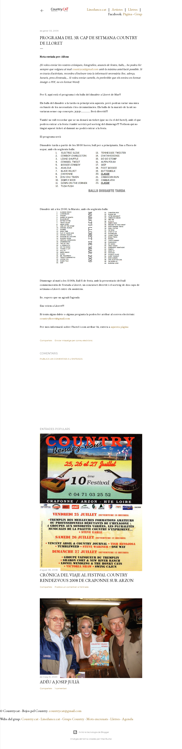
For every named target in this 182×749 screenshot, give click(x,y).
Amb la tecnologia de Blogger (94, 732)
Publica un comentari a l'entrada (61, 359)
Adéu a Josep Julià (59, 682)
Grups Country (73, 719)
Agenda (127, 719)
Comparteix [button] (46, 340)
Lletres (133, 9)
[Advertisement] (91, 394)
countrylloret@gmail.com (55, 318)
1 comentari (61, 688)
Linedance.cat (96, 9)
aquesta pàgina (119, 326)
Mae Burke (106, 738)
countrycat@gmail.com (85, 69)
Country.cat (29, 719)
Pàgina (127, 14)
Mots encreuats (97, 719)
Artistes (117, 9)
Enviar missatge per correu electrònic (74, 340)
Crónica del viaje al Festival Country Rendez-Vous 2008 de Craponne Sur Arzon (87, 577)
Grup (138, 14)
